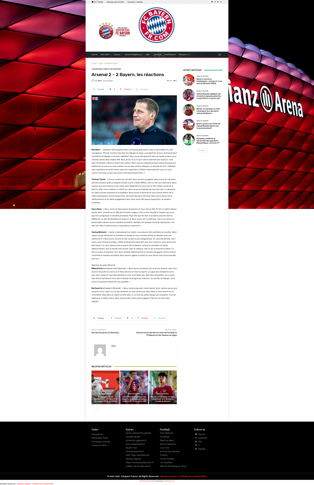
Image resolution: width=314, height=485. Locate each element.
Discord (201, 434)
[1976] (93, 80)
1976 (100, 81)
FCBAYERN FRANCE (104, 14)
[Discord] (212, 1)
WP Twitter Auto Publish (147, 481)
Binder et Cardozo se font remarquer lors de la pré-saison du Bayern (163, 399)
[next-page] (96, 408)
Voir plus (202, 150)
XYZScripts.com (169, 481)
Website (202, 449)
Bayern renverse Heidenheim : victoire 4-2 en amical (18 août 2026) (105, 399)
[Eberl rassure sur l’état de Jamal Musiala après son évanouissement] (189, 125)
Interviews (115, 69)
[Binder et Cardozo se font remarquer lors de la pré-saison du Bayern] (163, 387)
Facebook (202, 438)
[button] (219, 55)
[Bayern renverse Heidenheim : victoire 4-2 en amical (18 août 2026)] (106, 387)
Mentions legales (169, 476)
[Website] (196, 449)
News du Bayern (105, 393)
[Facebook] (215, 1)
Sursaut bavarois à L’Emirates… (106, 333)
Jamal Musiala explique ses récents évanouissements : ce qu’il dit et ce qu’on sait (134, 399)
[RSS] (218, 1)
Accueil (94, 63)
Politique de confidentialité (193, 476)
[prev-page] (93, 408)
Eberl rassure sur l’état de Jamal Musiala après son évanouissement (208, 126)
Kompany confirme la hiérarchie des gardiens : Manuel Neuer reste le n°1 (207, 140)
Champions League (111, 63)
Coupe (100, 63)
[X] (221, 1)
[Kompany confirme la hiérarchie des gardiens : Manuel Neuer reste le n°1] (189, 140)
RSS (200, 442)
